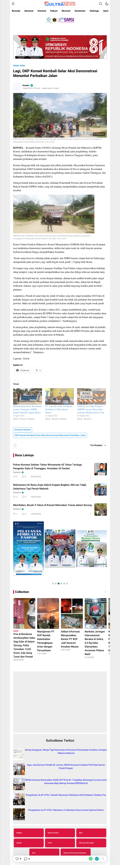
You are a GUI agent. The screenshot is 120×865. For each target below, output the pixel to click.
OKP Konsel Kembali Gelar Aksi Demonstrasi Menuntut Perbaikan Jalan (50, 435)
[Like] (17, 859)
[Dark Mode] (107, 4)
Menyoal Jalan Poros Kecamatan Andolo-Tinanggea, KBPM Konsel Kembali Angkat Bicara (27, 409)
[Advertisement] (60, 704)
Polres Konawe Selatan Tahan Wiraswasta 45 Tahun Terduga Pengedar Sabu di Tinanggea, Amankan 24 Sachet (47, 466)
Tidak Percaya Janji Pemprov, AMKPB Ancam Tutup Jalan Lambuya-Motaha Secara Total (90, 409)
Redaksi (25, 85)
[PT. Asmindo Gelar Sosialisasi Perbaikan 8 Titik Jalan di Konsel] (59, 396)
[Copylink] (97, 859)
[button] (53, 583)
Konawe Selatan (23, 429)
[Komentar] (25, 859)
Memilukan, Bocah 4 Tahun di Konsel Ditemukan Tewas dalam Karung (52, 505)
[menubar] (13, 4)
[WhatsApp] (90, 859)
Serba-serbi (19, 65)
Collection (22, 592)
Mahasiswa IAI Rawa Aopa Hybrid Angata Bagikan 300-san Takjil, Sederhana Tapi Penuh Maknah (50, 487)
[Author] (16, 86)
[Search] (101, 4)
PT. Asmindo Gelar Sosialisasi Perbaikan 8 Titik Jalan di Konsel (58, 409)
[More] (90, 476)
